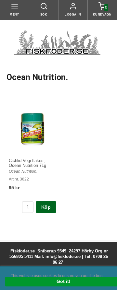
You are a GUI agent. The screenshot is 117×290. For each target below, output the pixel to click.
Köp (46, 207)
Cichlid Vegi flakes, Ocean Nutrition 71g (27, 163)
